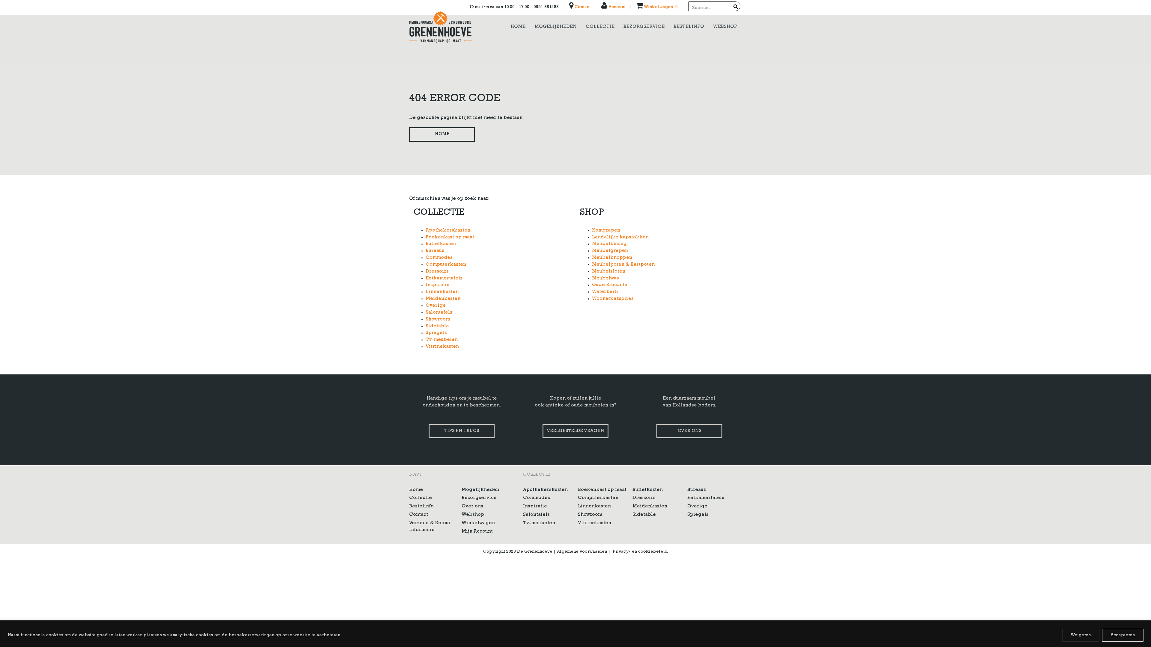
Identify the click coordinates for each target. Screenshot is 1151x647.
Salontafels (439, 312)
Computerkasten (446, 264)
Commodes (439, 258)
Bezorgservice (479, 498)
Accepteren (1123, 635)
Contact (582, 7)
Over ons (689, 431)
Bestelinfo (421, 506)
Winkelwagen (478, 523)
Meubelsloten (608, 271)
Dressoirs (437, 271)
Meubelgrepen (610, 251)
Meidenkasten (443, 299)
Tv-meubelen (442, 340)
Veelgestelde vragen (575, 431)
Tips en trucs (461, 431)
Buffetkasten (441, 244)
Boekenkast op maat (450, 237)
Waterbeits (605, 292)
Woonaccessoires (613, 299)
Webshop (473, 515)
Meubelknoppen (612, 258)
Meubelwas (605, 278)
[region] (575, 633)
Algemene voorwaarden (582, 552)
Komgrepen (606, 230)
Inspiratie (438, 285)
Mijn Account (477, 531)
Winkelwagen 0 (660, 7)
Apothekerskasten (448, 230)
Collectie (420, 498)
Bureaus (435, 251)
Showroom (438, 319)
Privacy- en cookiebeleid (640, 552)
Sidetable (437, 326)
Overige (436, 305)
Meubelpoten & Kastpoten (623, 264)
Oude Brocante (609, 285)
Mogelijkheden (480, 490)
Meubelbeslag (609, 244)
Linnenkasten (442, 292)
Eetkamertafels (444, 278)
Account (616, 7)
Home (442, 134)
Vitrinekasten (442, 346)
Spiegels (436, 333)
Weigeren (1081, 635)
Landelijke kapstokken (620, 237)
